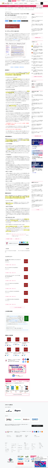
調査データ (26, 445)
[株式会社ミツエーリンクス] (9, 410)
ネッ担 (13, 361)
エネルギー (28, 1)
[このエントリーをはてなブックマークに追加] (23, 242)
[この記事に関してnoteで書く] (25, 242)
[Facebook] (26, 359)
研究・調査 (36, 0)
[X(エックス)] (28, 359)
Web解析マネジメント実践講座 (13, 320)
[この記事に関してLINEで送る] (27, 242)
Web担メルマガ (21, 3)
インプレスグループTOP (36, 436)
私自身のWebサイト (16, 39)
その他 (18, 451)
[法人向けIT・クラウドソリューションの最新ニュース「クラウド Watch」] (20, 459)
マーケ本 (8, 381)
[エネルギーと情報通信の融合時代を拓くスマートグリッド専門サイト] (33, 459)
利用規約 (35, 435)
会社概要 (26, 436)
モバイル (19, 450)
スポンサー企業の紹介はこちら (37, 425)
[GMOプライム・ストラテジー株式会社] (35, 419)
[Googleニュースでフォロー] (40, 431)
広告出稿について (37, 3)
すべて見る (38, 209)
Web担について (32, 3)
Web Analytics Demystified (14, 316)
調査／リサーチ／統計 (14, 447)
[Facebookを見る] (34, 431)
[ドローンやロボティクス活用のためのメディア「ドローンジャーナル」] (33, 461)
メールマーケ (7, 451)
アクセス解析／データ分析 (14, 445)
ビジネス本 (14, 381)
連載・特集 (25, 3)
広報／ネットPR (7, 450)
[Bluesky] (38, 431)
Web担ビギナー (16, 3)
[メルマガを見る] (32, 431)
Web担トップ (6, 9)
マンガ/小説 (33, 446)
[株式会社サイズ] (26, 419)
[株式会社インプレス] (10, 460)
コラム (25, 446)
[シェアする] (20, 242)
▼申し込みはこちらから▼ (38, 460)
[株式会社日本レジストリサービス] (9, 419)
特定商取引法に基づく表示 (19, 436)
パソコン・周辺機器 (26, 381)
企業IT (27, 0)
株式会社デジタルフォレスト (15, 319)
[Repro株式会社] (17, 410)
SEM (12, 451)
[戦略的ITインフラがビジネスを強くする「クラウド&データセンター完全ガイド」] (20, 456)
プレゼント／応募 (41, 446)
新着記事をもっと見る (37, 37)
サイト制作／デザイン (20, 445)
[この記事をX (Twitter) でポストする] (22, 242)
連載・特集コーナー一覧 (10, 9)
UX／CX (12, 449)
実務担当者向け (22, 67)
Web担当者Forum (8, 3)
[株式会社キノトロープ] (17, 419)
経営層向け (12, 67)
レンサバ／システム (20, 449)
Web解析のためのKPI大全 (16, 9)
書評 (32, 445)
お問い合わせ (26, 435)
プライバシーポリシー (9, 436)
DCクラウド (33, 0)
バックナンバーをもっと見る (18, 307)
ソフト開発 (29, 0)
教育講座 (32, 1)
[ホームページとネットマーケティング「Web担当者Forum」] (33, 456)
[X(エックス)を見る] (36, 431)
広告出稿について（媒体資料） (19, 435)
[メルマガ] (23, 359)
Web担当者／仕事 (20, 447)
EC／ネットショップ (14, 450)
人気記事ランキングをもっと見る (38, 76)
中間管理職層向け (16, 67)
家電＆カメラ (20, 381)
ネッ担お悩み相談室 (16, 361)
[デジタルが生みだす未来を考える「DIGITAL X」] (27, 461)
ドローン (30, 1)
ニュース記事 (40, 445)
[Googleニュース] (26, 362)
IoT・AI (31, 0)
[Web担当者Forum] (8, 432)
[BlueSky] (23, 362)
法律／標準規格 (7, 449)
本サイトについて (9, 435)
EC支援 (33, 1)
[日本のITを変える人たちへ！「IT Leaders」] (27, 459)
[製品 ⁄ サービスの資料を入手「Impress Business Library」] (20, 461)
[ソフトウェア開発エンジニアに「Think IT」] (27, 456)
